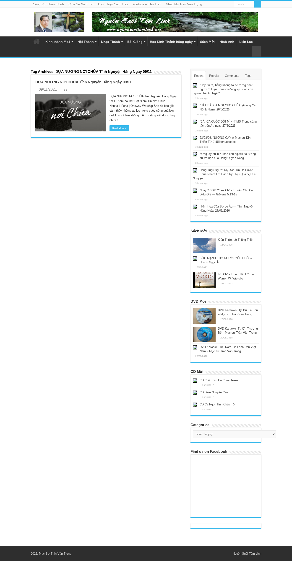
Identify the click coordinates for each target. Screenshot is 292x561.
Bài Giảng (135, 42)
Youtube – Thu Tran (147, 4)
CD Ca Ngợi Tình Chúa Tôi (217, 404)
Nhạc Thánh (110, 42)
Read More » (119, 128)
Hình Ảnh (227, 42)
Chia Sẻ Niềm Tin (81, 4)
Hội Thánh (86, 42)
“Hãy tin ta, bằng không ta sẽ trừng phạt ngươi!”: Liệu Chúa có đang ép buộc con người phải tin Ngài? (223, 89)
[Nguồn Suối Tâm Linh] (59, 21)
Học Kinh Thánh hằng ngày (171, 42)
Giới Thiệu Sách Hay (113, 4)
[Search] (257, 4)
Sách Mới (207, 42)
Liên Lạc (246, 42)
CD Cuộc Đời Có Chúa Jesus (219, 380)
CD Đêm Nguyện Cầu (214, 392)
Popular (214, 75)
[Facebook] (227, 553)
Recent (198, 75)
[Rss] (222, 553)
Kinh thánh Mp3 (57, 42)
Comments (232, 75)
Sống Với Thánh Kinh (48, 4)
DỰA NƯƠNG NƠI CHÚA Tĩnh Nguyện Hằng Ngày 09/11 (83, 82)
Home (37, 41)
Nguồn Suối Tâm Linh (247, 553)
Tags (248, 75)
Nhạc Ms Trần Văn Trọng (184, 4)
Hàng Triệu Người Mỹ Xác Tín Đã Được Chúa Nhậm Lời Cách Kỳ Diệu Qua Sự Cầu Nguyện (225, 174)
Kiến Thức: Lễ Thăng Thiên (236, 239)
